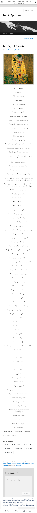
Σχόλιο (26, 493)
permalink (18, 465)
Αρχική (5, 33)
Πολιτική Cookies (29, 505)
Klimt (22, 463)
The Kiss (26, 463)
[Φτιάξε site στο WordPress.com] (18, 2)
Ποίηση (18, 462)
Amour (5, 463)
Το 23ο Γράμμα (12, 15)
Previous (26, 39)
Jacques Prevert (16, 463)
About (11, 33)
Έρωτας (9, 463)
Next (32, 39)
